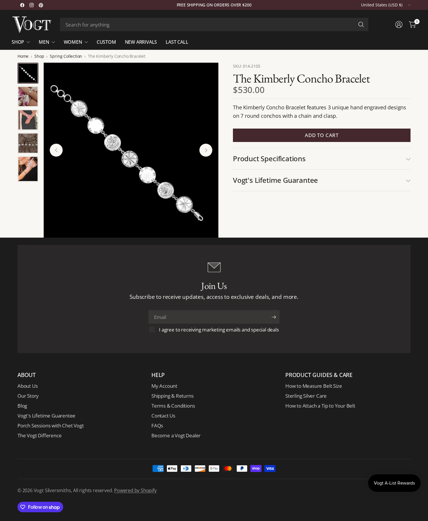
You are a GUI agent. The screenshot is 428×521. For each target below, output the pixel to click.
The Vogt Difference (39, 435)
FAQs (157, 425)
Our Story (28, 395)
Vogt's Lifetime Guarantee (275, 180)
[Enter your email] (274, 317)
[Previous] (56, 150)
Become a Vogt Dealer (176, 435)
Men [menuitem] (44, 42)
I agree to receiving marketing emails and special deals (219, 330)
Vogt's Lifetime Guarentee (46, 415)
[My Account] (399, 24)
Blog (22, 405)
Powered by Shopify (135, 490)
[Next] (206, 150)
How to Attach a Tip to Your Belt (320, 405)
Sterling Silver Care (306, 395)
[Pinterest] (40, 5)
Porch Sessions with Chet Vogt (50, 425)
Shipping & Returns (172, 395)
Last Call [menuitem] (177, 42)
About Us (27, 386)
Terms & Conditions (173, 405)
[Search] (361, 24)
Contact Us (163, 415)
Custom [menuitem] (106, 42)
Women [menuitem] (73, 42)
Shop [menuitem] (18, 42)
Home (23, 56)
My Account (164, 386)
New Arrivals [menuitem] (141, 42)
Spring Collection (66, 56)
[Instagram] (31, 5)
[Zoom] (207, 74)
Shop (39, 56)
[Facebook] (22, 5)
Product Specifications (269, 158)
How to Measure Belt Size (313, 386)
